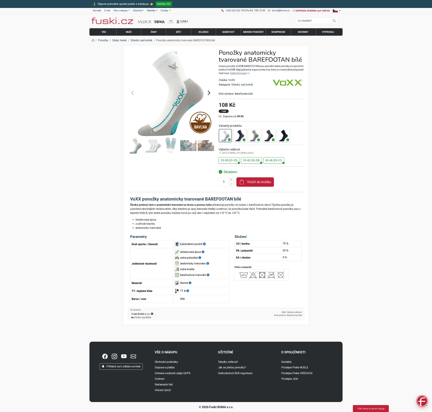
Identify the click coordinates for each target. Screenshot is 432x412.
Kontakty (286, 361)
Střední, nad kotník (242, 84)
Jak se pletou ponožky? (232, 367)
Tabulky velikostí (228, 361)
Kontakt (97, 10)
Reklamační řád (164, 384)
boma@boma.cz (281, 10)
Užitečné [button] (137, 10)
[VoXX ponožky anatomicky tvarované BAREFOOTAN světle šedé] (254, 135)
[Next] (208, 93)
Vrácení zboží (163, 390)
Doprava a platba (164, 367)
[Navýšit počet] (231, 179)
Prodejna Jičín (289, 378)
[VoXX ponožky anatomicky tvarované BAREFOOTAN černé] (283, 135)
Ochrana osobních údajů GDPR (172, 373)
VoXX (231, 80)
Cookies (160, 378)
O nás (107, 10)
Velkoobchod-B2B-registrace (235, 373)
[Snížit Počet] (231, 184)
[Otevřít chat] (422, 401)
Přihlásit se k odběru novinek (123, 366)
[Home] (92, 40)
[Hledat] (334, 21)
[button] (152, 313)
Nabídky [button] (151, 10)
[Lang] (337, 10)
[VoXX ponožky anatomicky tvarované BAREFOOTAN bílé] (225, 135)
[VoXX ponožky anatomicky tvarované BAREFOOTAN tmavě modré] (239, 135)
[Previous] (133, 93)
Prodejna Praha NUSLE (294, 367)
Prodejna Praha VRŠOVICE (297, 373)
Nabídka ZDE (164, 4)
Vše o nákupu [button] (120, 10)
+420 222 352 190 (235, 10)
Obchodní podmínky (166, 361)
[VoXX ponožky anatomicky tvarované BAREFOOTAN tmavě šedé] (268, 135)
